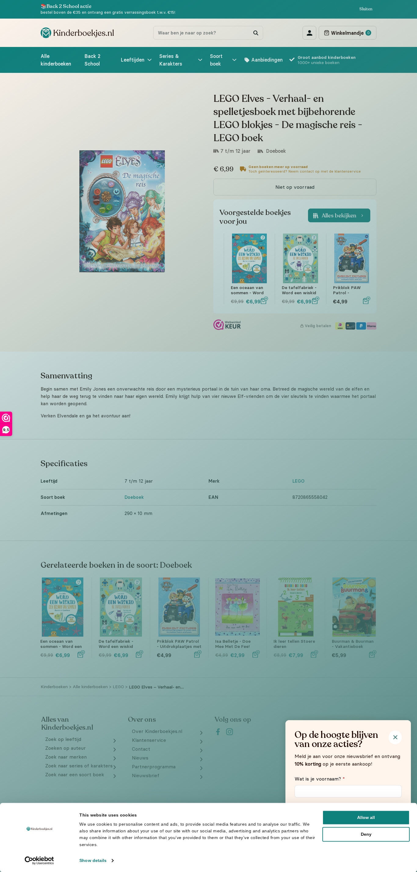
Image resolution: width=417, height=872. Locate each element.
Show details (93, 860)
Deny (366, 834)
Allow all (366, 817)
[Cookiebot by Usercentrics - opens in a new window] (39, 860)
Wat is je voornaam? (320, 779)
